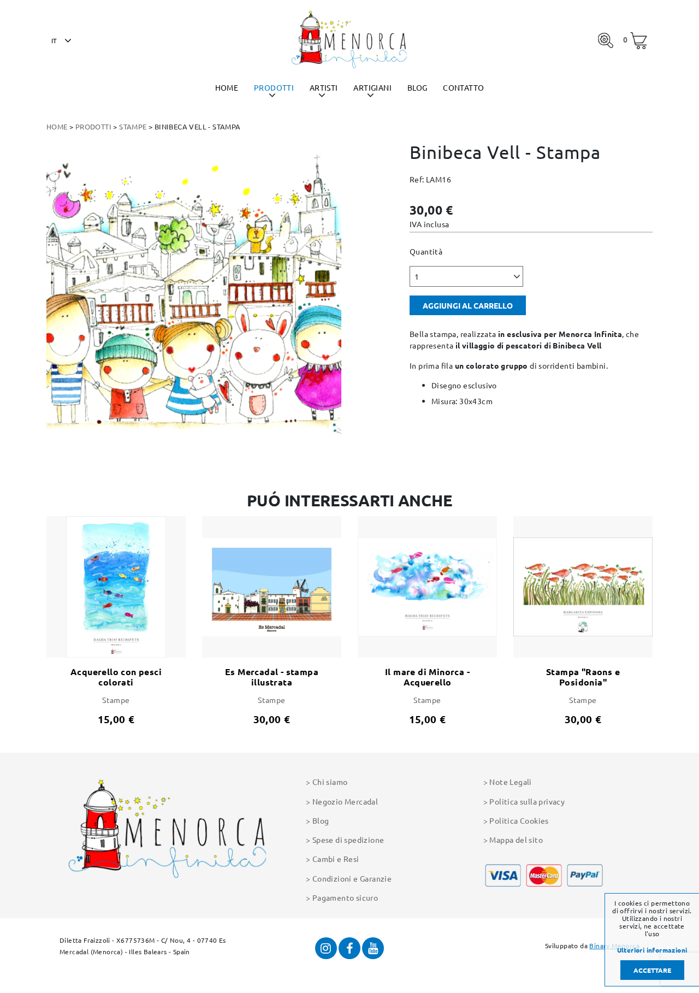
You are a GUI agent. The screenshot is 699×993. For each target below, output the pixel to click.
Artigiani (372, 87)
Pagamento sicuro (345, 897)
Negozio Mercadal (345, 801)
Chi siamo (329, 782)
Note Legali (510, 782)
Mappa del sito (516, 839)
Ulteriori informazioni (652, 950)
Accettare (652, 970)
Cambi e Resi (335, 859)
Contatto (463, 87)
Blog (417, 87)
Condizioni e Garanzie (352, 878)
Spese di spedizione (348, 839)
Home (227, 87)
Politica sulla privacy (527, 801)
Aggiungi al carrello (468, 305)
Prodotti (274, 87)
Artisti (324, 87)
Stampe (132, 126)
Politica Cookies (518, 820)
